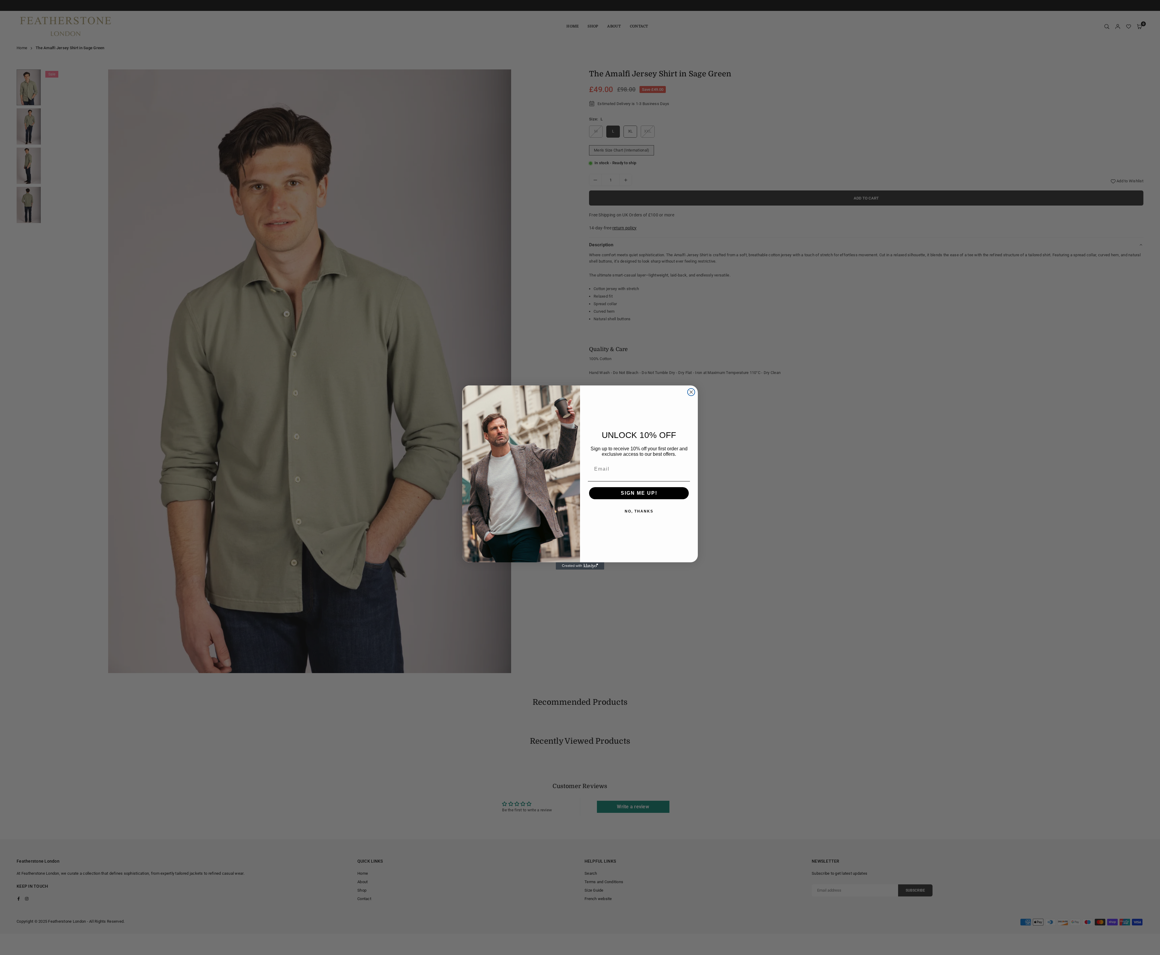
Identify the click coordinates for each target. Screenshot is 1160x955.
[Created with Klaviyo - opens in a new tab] (580, 566)
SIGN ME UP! (639, 493)
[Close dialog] (691, 392)
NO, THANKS (639, 511)
